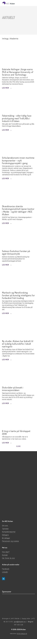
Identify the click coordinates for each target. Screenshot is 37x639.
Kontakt (5, 555)
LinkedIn (5, 572)
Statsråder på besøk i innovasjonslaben (12, 388)
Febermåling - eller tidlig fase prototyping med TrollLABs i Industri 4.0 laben (16, 118)
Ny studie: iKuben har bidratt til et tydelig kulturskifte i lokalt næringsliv (17, 344)
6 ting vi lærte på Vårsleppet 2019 (16, 432)
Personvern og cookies (10, 541)
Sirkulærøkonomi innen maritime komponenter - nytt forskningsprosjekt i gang (18, 160)
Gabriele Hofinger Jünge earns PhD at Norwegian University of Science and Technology (17, 72)
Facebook (5, 569)
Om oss (5, 526)
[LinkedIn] (3, 578)
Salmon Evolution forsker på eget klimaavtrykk (16, 252)
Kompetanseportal (8, 532)
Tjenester (5, 529)
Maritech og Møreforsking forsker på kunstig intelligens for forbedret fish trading (18, 295)
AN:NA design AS (22, 633)
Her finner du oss (8, 558)
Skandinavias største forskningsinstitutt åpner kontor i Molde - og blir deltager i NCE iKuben (18, 210)
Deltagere (5, 535)
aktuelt (8, 17)
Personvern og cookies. (9, 506)
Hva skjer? (6, 552)
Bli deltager (6, 538)
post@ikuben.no (20, 622)
